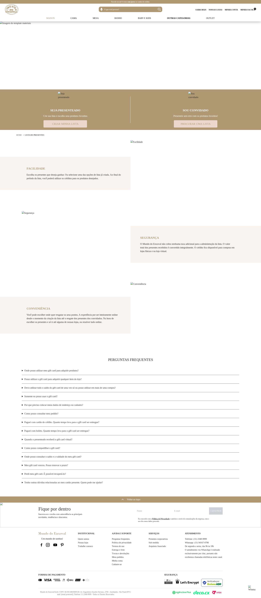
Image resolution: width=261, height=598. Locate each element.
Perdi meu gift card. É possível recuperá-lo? (45, 474)
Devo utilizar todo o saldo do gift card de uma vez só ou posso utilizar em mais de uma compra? (70, 387)
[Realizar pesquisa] (159, 9)
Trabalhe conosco (85, 546)
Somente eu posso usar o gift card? (40, 396)
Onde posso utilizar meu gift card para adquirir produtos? (51, 370)
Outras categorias (178, 18)
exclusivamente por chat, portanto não (201, 553)
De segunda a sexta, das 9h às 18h (199, 546)
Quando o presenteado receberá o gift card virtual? (48, 439)
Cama (74, 18)
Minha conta (117, 561)
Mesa (96, 18)
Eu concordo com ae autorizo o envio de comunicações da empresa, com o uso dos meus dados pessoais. (173, 520)
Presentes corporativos (158, 539)
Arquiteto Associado (157, 546)
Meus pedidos (118, 557)
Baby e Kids (144, 18)
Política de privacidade (121, 542)
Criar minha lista (65, 123)
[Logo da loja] (11, 9)
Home (19, 135)
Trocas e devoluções (120, 553)
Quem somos (83, 539)
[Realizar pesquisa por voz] (101, 9)
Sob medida (154, 542)
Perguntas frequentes (121, 539)
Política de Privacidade (161, 519)
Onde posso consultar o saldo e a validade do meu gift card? (52, 456)
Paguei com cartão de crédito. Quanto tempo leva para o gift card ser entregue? (61, 422)
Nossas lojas (83, 542)
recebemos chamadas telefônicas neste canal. (204, 557)
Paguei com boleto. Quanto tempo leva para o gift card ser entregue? (56, 431)
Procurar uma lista (196, 123)
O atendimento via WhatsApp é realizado (202, 550)
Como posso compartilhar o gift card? (42, 448)
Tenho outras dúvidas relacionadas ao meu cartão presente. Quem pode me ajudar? (63, 482)
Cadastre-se (117, 564)
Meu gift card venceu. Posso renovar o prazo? (46, 465)
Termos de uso (118, 546)
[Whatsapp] (252, 589)
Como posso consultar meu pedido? (41, 413)
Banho (118, 18)
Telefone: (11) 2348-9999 (196, 539)
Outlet (210, 18)
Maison (50, 18)
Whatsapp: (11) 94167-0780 (197, 542)
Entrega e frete (118, 550)
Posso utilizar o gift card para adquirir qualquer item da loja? (53, 379)
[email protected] (67, 594)
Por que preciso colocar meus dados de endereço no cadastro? (53, 405)
